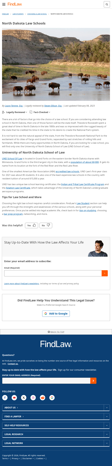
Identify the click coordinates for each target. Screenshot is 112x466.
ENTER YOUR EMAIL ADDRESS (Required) (21, 375)
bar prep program (13, 213)
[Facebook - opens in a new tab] (5, 397)
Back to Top (57, 332)
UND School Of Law (12, 158)
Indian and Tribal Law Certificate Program (82, 184)
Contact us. (13, 363)
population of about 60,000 (85, 162)
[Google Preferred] (52, 397)
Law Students (18, 14)
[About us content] (107, 408)
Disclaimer (27, 458)
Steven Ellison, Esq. (53, 105)
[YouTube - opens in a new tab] (14, 397)
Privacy (15, 458)
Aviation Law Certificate (18, 187)
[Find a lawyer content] (107, 416)
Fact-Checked (41, 112)
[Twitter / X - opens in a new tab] (23, 397)
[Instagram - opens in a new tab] (33, 397)
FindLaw (5, 14)
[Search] (107, 4)
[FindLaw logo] (16, 4)
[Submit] (105, 273)
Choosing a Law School (37, 14)
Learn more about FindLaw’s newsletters (21, 283)
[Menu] (4, 4)
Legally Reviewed (16, 112)
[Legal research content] (107, 434)
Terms (5, 458)
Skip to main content (56, 3)
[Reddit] (42, 397)
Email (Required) (12, 268)
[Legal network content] (107, 443)
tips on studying (87, 210)
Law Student (83, 203)
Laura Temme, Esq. (14, 105)
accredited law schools (67, 171)
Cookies (39, 458)
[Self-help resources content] (107, 425)
